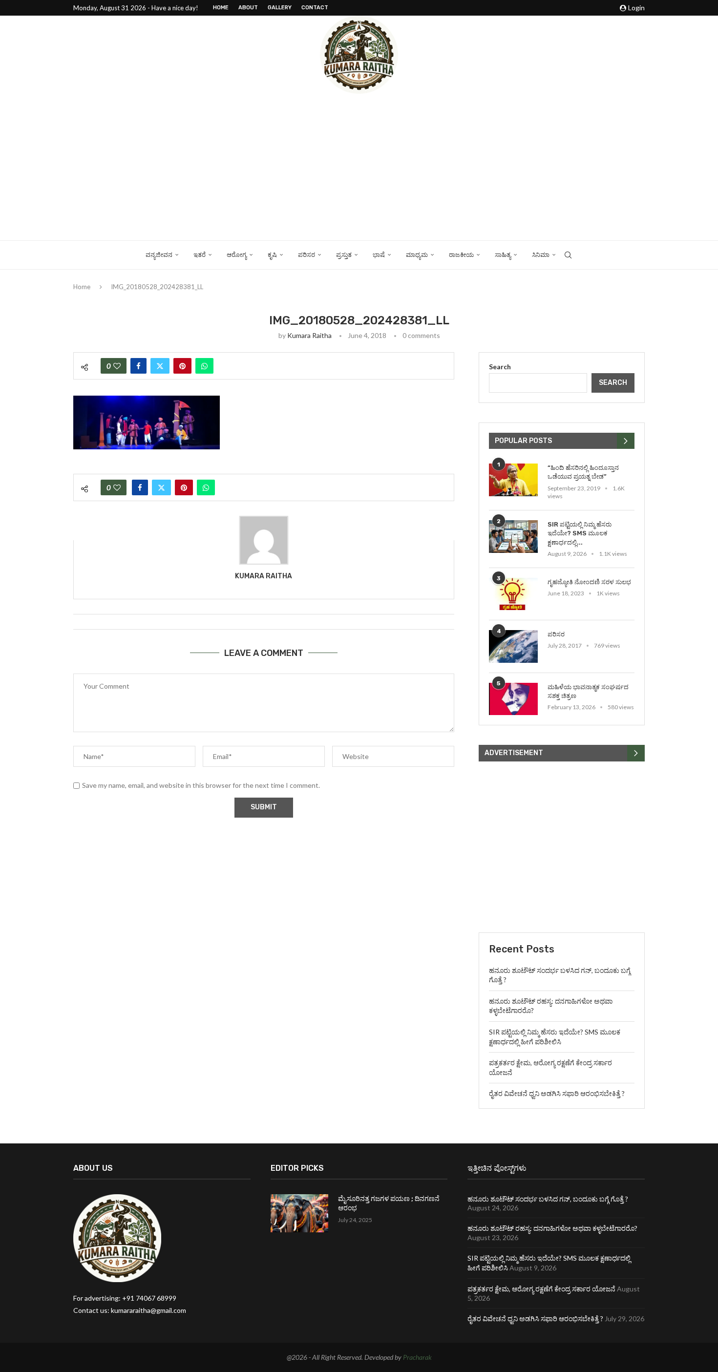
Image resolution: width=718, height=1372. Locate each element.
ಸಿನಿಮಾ (540, 254)
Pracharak (417, 1357)
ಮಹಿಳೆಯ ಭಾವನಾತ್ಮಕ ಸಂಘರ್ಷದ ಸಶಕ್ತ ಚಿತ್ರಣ (588, 691)
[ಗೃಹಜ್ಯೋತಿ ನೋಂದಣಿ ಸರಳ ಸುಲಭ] (513, 594)
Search (500, 366)
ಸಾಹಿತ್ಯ (503, 254)
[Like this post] (117, 366)
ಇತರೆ (199, 254)
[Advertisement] (359, 167)
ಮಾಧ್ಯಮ (417, 254)
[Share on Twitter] (159, 366)
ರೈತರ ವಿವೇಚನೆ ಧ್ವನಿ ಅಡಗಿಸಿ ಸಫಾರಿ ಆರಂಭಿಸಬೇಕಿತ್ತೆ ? (557, 1093)
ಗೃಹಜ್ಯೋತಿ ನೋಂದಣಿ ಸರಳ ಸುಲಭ (589, 582)
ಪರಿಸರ (306, 254)
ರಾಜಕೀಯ (461, 254)
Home (221, 7)
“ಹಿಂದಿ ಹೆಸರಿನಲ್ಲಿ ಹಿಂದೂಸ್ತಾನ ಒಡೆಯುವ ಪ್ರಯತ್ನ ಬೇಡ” (583, 472)
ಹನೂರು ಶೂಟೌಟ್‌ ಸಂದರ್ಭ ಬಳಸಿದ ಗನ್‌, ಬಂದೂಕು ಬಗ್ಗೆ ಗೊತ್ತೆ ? (547, 1199)
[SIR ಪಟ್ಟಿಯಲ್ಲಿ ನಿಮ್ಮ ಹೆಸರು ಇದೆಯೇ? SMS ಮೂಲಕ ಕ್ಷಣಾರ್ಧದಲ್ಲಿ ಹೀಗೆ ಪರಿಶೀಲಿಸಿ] (513, 536)
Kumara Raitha (309, 335)
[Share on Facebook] (138, 366)
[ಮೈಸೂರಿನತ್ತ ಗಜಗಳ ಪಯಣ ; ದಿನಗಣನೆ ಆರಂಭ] (299, 1213)
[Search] (568, 255)
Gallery (280, 7)
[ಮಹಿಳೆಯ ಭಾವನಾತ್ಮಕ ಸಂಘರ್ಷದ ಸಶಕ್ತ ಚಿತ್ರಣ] (513, 699)
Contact (314, 7)
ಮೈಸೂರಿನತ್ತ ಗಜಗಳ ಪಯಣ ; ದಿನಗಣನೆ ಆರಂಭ (389, 1204)
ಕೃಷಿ (272, 254)
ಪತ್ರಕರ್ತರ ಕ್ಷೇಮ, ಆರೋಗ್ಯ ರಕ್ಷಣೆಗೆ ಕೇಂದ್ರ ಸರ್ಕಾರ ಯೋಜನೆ (541, 1289)
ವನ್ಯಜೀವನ (159, 254)
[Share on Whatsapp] (204, 366)
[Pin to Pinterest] (182, 366)
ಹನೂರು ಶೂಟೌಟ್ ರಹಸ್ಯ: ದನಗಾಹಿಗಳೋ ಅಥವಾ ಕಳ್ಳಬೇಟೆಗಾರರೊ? (552, 1228)
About (248, 7)
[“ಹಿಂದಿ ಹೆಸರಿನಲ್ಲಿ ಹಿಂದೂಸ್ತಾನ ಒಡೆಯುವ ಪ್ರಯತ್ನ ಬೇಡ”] (513, 480)
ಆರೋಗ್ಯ (237, 254)
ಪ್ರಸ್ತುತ (344, 254)
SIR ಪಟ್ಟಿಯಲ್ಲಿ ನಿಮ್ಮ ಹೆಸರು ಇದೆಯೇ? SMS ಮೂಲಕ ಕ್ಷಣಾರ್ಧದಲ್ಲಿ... (580, 533)
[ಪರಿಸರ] (513, 646)
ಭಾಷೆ (379, 254)
